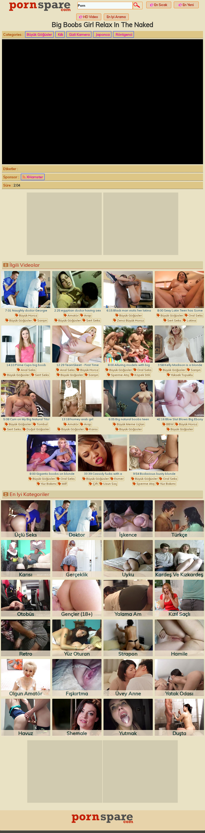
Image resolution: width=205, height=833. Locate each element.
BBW (170, 424)
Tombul (42, 424)
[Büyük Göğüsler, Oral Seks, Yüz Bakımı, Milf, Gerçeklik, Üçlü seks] (51, 453)
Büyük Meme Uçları (130, 424)
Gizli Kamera (79, 34)
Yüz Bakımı (48, 484)
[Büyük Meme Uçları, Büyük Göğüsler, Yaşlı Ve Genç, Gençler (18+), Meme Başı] (128, 398)
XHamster (34, 177)
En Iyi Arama (116, 17)
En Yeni (188, 5)
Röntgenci (123, 34)
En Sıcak (160, 5)
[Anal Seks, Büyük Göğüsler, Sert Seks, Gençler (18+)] (25, 344)
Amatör (72, 315)
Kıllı (60, 34)
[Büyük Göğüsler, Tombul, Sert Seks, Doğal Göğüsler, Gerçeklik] (25, 398)
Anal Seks (28, 370)
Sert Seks (93, 320)
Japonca (102, 34)
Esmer (119, 478)
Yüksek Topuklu (181, 375)
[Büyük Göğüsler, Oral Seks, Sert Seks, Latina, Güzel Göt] (179, 289)
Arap (87, 315)
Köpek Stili (142, 375)
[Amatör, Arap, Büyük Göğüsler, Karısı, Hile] (77, 398)
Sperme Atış (119, 375)
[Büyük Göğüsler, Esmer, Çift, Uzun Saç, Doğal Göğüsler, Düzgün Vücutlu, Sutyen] (102, 453)
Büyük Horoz (27, 315)
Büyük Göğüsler (39, 34)
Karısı (93, 429)
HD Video (90, 17)
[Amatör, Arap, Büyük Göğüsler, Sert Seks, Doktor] (77, 289)
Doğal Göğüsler (37, 429)
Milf (64, 484)
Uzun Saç (109, 484)
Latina (191, 320)
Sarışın (41, 320)
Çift (95, 484)
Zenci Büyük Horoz (130, 320)
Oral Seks (195, 315)
